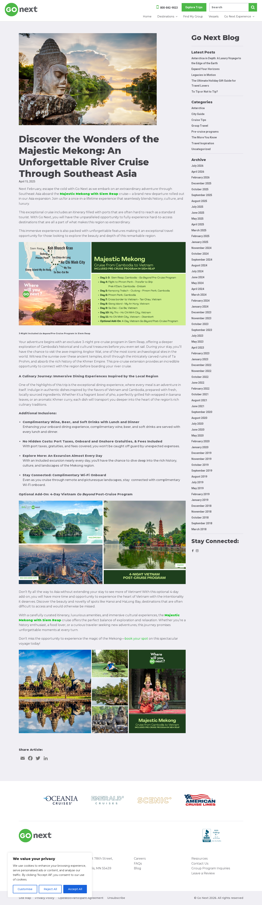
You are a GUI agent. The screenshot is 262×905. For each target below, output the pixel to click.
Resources (199, 858)
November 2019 (201, 458)
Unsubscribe (116, 898)
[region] (50, 874)
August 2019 (199, 476)
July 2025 (197, 206)
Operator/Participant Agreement (80, 898)
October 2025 (199, 189)
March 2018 (198, 529)
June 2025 (197, 212)
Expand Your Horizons (205, 69)
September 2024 (201, 259)
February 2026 (200, 177)
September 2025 (201, 195)
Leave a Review (203, 873)
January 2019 (199, 499)
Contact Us (199, 863)
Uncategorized (201, 149)
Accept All (75, 889)
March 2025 (198, 230)
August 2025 (199, 201)
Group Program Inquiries (210, 868)
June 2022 (197, 382)
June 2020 (197, 429)
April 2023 (197, 347)
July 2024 (197, 271)
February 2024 (200, 300)
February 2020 (200, 441)
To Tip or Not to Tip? (204, 91)
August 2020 (199, 417)
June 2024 (197, 277)
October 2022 (199, 376)
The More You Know (204, 137)
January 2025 (199, 242)
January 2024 (199, 306)
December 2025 (201, 183)
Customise (25, 889)
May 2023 (197, 341)
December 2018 (201, 505)
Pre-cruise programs (205, 131)
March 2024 (198, 294)
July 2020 (197, 423)
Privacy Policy (44, 898)
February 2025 (200, 236)
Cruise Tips (198, 119)
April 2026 (197, 171)
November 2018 (201, 511)
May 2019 (197, 488)
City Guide (197, 114)
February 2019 (200, 494)
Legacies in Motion (203, 74)
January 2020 (199, 447)
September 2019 (201, 470)
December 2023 (201, 312)
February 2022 (200, 388)
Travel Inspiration (202, 143)
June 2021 (197, 406)
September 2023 (201, 329)
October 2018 (199, 517)
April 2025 (197, 224)
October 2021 (199, 394)
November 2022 (201, 371)
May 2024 (197, 283)
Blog (137, 868)
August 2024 (199, 265)
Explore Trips (194, 7)
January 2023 (199, 359)
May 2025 (197, 218)
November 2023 (201, 318)
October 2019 (199, 464)
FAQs (138, 863)
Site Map (25, 898)
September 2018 (201, 523)
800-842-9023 (169, 7)
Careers (140, 858)
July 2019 (197, 482)
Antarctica (198, 108)
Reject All (50, 889)
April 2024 (197, 288)
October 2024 (199, 253)
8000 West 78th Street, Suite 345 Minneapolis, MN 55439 (94, 863)
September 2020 (201, 412)
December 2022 (201, 365)
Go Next (21, 9)
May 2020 (197, 435)
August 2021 (199, 400)
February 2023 (200, 353)
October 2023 (199, 324)
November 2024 (201, 247)
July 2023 (197, 335)
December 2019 (201, 453)
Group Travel (199, 125)
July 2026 (197, 165)
